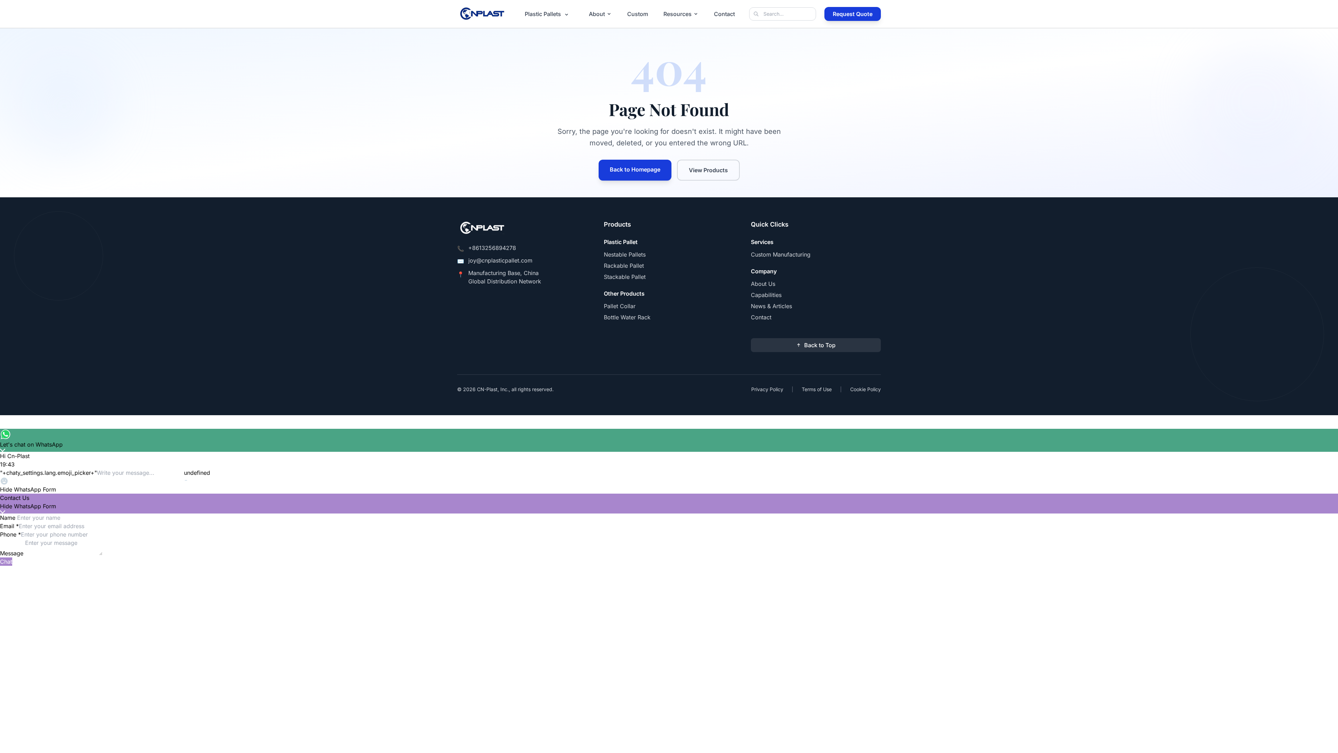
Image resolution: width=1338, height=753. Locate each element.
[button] (669, 489)
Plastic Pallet (621, 241)
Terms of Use (817, 389)
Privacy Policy (767, 389)
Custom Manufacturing (780, 254)
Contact (724, 13)
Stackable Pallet (625, 276)
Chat (6, 561)
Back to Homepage (635, 169)
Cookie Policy (865, 389)
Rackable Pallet (624, 265)
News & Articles (771, 306)
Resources (677, 13)
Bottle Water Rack (627, 317)
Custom (637, 13)
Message (12, 553)
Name (8, 517)
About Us (763, 283)
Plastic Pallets (543, 13)
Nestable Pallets (625, 254)
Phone (10, 534)
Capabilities (766, 294)
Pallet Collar (620, 306)
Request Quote (852, 13)
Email (9, 526)
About (597, 13)
